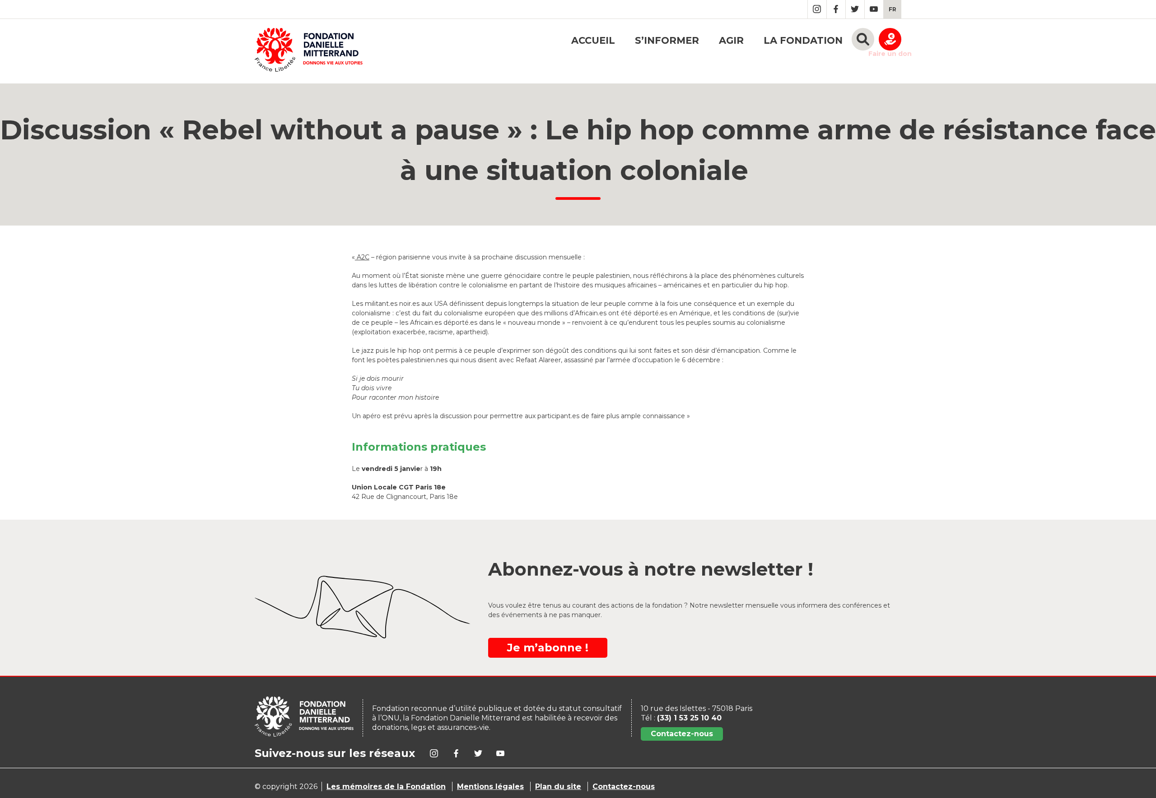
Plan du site (558, 786)
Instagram (817, 9)
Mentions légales (490, 786)
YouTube (874, 9)
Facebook (836, 9)
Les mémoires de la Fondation (386, 786)
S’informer (667, 40)
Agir (731, 40)
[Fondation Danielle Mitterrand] (309, 51)
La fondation (803, 40)
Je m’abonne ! (547, 647)
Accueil (593, 40)
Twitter (855, 9)
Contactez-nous (682, 733)
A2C (362, 257)
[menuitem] (892, 9)
